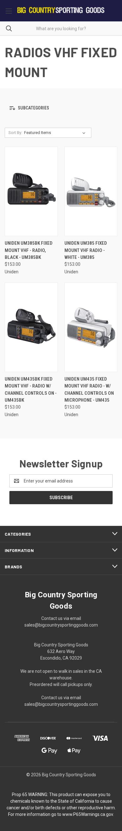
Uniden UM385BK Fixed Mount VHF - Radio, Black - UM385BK (29, 250)
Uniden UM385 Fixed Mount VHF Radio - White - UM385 (85, 250)
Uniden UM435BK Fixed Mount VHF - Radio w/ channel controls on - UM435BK (31, 389)
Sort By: (15, 132)
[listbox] (56, 132)
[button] (61, 108)
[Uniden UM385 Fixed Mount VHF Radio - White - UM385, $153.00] (91, 191)
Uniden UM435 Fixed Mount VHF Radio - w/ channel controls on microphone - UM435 (89, 389)
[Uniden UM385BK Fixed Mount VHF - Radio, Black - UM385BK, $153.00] (31, 191)
